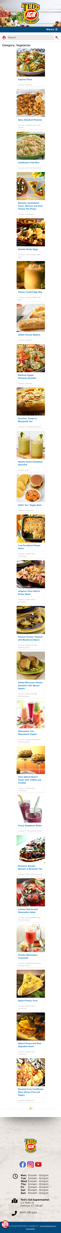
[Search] (57, 37)
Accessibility (30, 1229)
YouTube (38, 1164)
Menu (50, 29)
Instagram (30, 1164)
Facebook (22, 1164)
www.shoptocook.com (48, 1226)
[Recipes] (4, 37)
